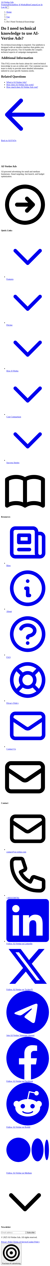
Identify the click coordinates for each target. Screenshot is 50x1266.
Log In (40, 4)
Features (4, 4)
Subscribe (31, 1233)
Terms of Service (20, 1242)
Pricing (11, 4)
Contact (33, 4)
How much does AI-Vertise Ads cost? (22, 87)
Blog (28, 4)
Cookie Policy (34, 1242)
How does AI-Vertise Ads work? (20, 85)
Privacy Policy (7, 1242)
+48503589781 (12, 898)
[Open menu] (8, 7)
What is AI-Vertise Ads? (16, 82)
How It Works (20, 4)
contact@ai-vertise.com (16, 852)
